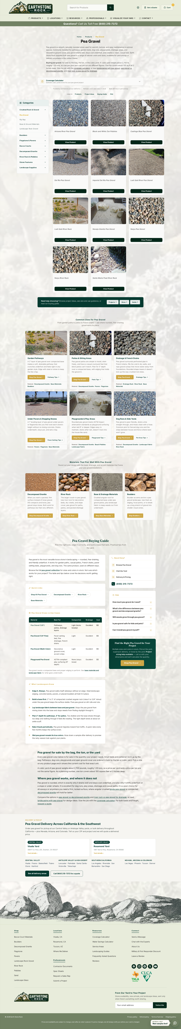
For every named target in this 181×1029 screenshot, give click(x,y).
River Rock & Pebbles (29, 157)
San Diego (106, 866)
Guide (134, 302)
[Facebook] (134, 966)
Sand (16, 975)
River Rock (138, 384)
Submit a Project (60, 981)
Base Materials (56, 384)
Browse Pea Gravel (123, 565)
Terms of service (157, 1017)
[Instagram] (139, 966)
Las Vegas (129, 863)
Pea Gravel (24, 115)
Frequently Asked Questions (104, 956)
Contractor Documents (62, 966)
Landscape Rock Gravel (29, 129)
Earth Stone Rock (17, 1017)
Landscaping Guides (100, 951)
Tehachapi (72, 866)
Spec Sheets (58, 971)
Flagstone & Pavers (28, 140)
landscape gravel (117, 789)
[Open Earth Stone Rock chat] (175, 1023)
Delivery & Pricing (123, 577)
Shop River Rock (69, 516)
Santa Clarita (82, 863)
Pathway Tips (53, 377)
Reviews (95, 961)
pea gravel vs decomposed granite (74, 797)
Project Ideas (89, 94)
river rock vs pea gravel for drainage (82, 71)
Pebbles (17, 970)
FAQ (111, 94)
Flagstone (104, 386)
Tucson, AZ (58, 946)
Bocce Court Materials (23, 937)
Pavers (97, 386)
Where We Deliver (60, 951)
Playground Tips (98, 438)
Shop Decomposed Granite (39, 516)
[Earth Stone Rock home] (51, 997)
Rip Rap (22, 120)
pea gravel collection (51, 570)
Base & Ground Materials (29, 124)
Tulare (51, 863)
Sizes (124, 302)
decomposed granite (47, 792)
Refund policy (144, 1017)
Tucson (145, 863)
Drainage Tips (141, 377)
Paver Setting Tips (54, 440)
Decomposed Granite (28, 151)
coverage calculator (82, 68)
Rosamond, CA (59, 942)
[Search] (110, 7)
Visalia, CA (57, 937)
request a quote (44, 804)
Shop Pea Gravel (35, 377)
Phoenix (137, 863)
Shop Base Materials (103, 516)
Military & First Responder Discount (146, 951)
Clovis (27, 866)
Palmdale (71, 863)
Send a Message (138, 937)
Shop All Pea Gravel (39, 595)
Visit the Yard (121, 571)
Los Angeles (96, 863)
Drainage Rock (128, 384)
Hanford (35, 866)
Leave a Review (138, 956)
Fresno (34, 863)
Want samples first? (160, 1024)
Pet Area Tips (141, 438)
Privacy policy (132, 1017)
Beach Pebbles (100, 444)
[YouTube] (155, 966)
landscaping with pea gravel (108, 68)
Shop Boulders (134, 516)
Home (79, 37)
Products (88, 37)
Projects (112, 302)
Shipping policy (170, 1017)
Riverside (106, 863)
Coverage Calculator (101, 937)
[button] (138, 7)
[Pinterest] (144, 966)
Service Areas (98, 946)
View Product (70, 142)
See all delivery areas (37, 873)
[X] (150, 966)
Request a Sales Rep (61, 976)
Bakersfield (43, 863)
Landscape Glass (21, 980)
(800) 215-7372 (124, 584)
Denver (152, 863)
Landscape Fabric (78, 447)
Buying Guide (102, 94)
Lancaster (62, 863)
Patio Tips (95, 379)
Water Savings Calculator (102, 942)
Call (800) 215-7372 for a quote (66, 873)
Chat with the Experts (141, 942)
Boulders (23, 135)
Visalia (27, 863)
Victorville (62, 866)
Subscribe (160, 1005)
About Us (136, 946)
